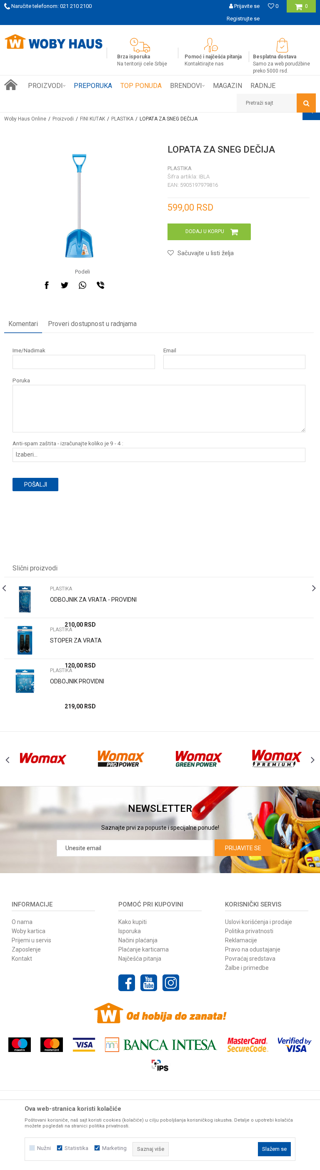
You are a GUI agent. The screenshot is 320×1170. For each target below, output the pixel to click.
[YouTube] (148, 982)
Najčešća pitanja (139, 958)
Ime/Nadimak (28, 350)
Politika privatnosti (249, 931)
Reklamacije (241, 940)
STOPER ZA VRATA (76, 640)
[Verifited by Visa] (295, 1044)
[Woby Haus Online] (53, 41)
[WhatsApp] (82, 285)
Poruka (21, 380)
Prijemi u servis (31, 940)
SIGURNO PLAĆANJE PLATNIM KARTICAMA (243, 31)
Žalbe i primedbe (247, 967)
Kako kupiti (132, 922)
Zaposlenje (26, 949)
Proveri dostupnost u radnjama (92, 324)
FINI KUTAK (92, 119)
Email (169, 350)
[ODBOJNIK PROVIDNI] (25, 681)
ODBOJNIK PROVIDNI (77, 681)
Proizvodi (63, 119)
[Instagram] (170, 982)
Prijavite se (243, 848)
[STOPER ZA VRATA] (25, 640)
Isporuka (129, 931)
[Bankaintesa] (161, 1044)
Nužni (44, 1148)
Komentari (23, 324)
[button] (276, 103)
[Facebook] (46, 285)
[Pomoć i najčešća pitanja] (213, 45)
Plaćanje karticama (143, 949)
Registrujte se (243, 18)
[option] (159, 638)
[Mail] (118, 285)
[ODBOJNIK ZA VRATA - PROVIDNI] (25, 599)
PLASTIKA (122, 119)
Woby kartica (28, 931)
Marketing (114, 1148)
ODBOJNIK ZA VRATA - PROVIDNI (93, 599)
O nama (22, 922)
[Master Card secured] (247, 1044)
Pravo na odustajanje (252, 949)
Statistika (76, 1148)
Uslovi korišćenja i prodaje (258, 922)
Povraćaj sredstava (250, 958)
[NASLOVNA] (11, 84)
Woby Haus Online (25, 119)
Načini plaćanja (138, 940)
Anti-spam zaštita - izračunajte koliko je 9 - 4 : (67, 443)
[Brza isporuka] (142, 45)
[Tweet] (64, 285)
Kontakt (22, 958)
